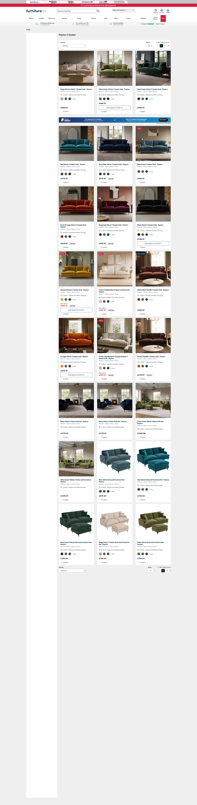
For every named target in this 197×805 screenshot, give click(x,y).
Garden (41, 18)
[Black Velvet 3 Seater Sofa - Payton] (153, 221)
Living (79, 18)
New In (31, 18)
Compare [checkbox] (66, 111)
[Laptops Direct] (71, 2)
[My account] (162, 10)
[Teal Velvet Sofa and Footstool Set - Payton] (153, 476)
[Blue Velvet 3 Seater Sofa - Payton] (153, 161)
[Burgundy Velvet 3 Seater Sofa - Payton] (114, 221)
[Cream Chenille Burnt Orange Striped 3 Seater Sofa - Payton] (114, 353)
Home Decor (155, 18)
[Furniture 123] (35, 2)
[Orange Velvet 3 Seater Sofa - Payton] (76, 353)
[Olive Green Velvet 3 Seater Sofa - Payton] (114, 86)
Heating (143, 18)
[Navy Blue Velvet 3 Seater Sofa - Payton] (114, 161)
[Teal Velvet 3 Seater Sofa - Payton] (76, 161)
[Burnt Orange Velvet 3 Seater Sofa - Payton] (76, 221)
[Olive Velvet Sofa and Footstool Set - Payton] (153, 539)
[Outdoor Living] (119, 2)
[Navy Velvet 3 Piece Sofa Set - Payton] (114, 418)
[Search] (98, 11)
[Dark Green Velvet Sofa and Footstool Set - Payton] (76, 539)
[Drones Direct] (87, 2)
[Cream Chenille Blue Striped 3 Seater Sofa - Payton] (114, 286)
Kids (105, 18)
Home (28, 29)
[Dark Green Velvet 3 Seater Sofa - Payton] (153, 86)
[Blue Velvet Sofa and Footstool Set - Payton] (114, 476)
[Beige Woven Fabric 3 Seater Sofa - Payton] (76, 86)
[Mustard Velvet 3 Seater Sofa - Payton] (76, 286)
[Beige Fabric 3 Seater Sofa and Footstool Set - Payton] (114, 539)
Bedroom (52, 18)
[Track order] (155, 10)
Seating (64, 18)
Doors (129, 18)
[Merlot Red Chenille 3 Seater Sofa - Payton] (153, 286)
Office (116, 18)
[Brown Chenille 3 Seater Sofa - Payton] (153, 353)
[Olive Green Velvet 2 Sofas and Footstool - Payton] (76, 476)
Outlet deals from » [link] (114, 108)
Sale (163, 18)
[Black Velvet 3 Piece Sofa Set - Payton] (76, 418)
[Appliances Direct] (52, 2)
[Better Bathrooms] (103, 2)
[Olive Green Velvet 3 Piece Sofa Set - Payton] (153, 418)
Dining (93, 18)
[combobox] (78, 11)
